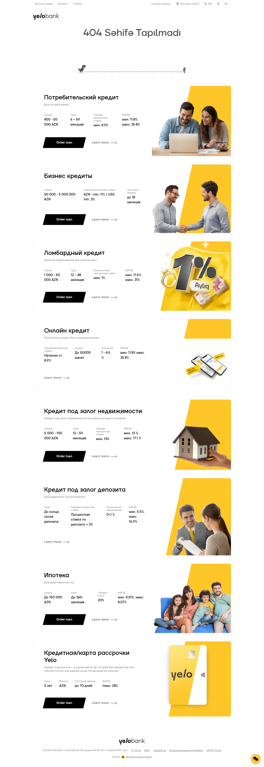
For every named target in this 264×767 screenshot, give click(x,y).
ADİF (147, 750)
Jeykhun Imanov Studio (139, 757)
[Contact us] (255, 758)
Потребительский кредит (81, 98)
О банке (77, 4)
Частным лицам (43, 4)
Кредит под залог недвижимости (93, 411)
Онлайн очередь (161, 4)
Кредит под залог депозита (85, 490)
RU (226, 4)
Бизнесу (63, 4)
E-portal (136, 750)
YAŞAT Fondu (214, 750)
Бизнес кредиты (68, 176)
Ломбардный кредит (74, 253)
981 (210, 4)
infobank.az (159, 750)
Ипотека (56, 575)
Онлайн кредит (66, 331)
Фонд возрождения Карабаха (186, 750)
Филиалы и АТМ (189, 4)
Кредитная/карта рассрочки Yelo (86, 656)
